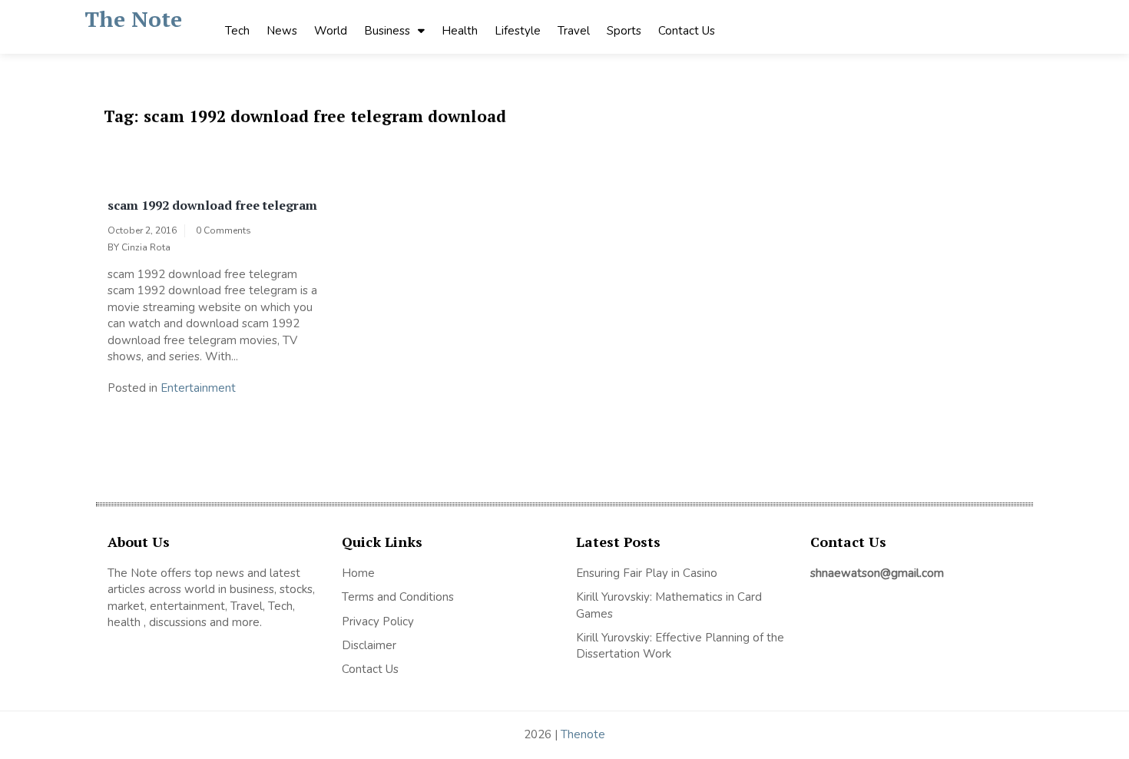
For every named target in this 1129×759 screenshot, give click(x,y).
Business (387, 30)
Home (358, 573)
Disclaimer (369, 645)
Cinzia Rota (146, 247)
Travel (574, 30)
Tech (237, 30)
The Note (133, 19)
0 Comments (223, 230)
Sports (624, 30)
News (282, 30)
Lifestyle (518, 30)
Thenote (583, 734)
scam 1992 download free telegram (212, 205)
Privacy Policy (378, 621)
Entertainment (198, 388)
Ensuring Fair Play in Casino (646, 573)
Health (460, 30)
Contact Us (686, 30)
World (330, 30)
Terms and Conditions (398, 597)
